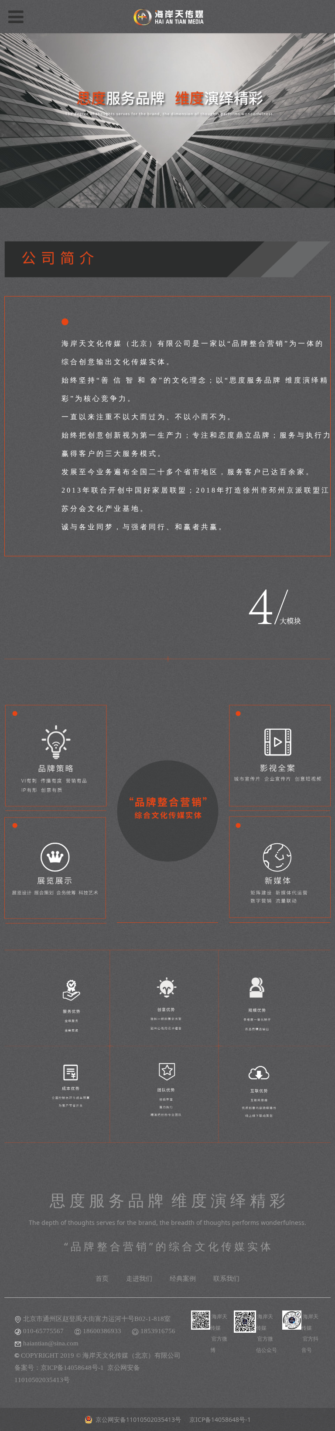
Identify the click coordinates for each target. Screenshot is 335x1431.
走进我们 (139, 1278)
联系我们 (226, 1278)
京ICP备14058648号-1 (72, 1367)
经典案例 (183, 1278)
